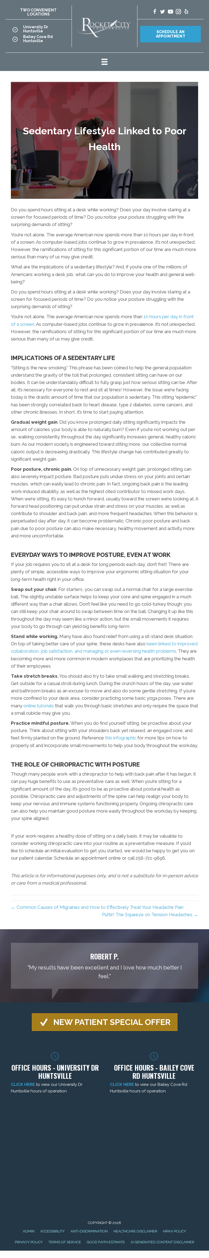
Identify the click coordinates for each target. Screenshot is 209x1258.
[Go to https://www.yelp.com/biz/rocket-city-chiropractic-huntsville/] (186, 12)
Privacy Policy (29, 1242)
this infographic (120, 737)
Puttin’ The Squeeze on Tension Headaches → (150, 914)
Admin (29, 1231)
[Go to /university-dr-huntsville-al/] (38, 30)
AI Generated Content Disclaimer (162, 1242)
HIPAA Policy (174, 1231)
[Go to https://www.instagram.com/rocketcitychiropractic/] (178, 12)
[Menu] (104, 62)
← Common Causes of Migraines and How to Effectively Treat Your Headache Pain (97, 907)
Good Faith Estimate (106, 1242)
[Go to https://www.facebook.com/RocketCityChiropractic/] (154, 12)
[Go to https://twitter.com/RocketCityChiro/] (162, 12)
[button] (104, 1022)
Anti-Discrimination (89, 1231)
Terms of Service (64, 1242)
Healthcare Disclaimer (135, 1231)
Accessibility (52, 1231)
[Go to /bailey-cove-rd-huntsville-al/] (38, 40)
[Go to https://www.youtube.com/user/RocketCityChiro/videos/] (170, 12)
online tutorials (38, 705)
